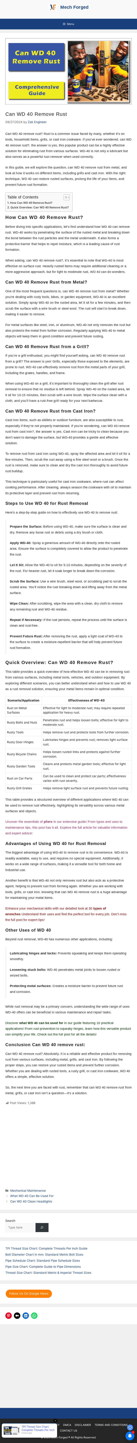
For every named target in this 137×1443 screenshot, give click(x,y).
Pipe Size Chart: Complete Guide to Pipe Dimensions (43, 1266)
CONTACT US (68, 1430)
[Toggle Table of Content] (65, 197)
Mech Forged (74, 7)
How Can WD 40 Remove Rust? (31, 202)
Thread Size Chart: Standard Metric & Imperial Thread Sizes (48, 1272)
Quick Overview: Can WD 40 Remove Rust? (40, 207)
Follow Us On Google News (28, 1293)
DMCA (67, 1425)
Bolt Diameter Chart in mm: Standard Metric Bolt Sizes (44, 1254)
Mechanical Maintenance (28, 1190)
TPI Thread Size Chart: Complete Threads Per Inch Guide (46, 1248)
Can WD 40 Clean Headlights (31, 1201)
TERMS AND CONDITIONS (111, 1425)
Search (10, 1220)
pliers (48, 821)
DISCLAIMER (83, 1425)
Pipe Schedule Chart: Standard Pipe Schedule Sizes (42, 1260)
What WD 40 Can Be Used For (32, 1196)
